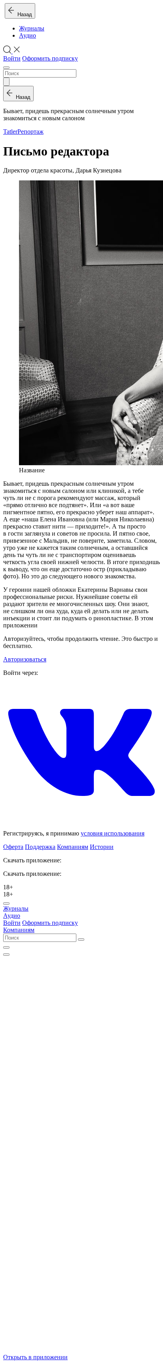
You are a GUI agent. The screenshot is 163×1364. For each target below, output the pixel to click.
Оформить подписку (50, 58)
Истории (102, 846)
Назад (23, 14)
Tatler (10, 131)
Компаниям (72, 846)
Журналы (31, 28)
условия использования (112, 833)
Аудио (27, 35)
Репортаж (30, 131)
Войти (12, 58)
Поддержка (40, 846)
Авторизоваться (24, 659)
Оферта (13, 846)
